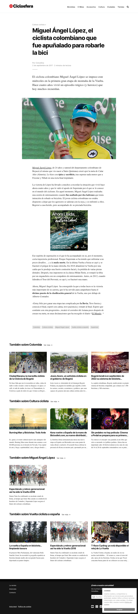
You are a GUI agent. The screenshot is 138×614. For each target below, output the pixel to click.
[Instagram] (97, 606)
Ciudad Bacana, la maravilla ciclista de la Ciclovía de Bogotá (27, 377)
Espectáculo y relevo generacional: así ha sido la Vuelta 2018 (27, 490)
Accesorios (91, 7)
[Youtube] (92, 606)
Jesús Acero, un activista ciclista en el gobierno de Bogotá (68, 377)
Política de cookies (24, 606)
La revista (12, 585)
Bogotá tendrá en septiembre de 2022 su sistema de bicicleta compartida (107, 379)
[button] (71, 6)
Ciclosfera (40, 63)
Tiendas (121, 7)
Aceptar (119, 609)
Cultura (101, 7)
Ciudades (111, 7)
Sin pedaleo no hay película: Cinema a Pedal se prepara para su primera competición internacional (109, 435)
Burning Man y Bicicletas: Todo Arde (27, 432)
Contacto (12, 592)
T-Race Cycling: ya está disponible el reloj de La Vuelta (110, 547)
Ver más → (48, 345)
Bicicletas (71, 7)
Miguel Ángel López (41, 167)
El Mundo (96, 313)
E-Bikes (81, 7)
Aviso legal (13, 606)
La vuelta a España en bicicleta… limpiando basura (25, 547)
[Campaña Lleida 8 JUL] (69, 230)
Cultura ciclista (38, 24)
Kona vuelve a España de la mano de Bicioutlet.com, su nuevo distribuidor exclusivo (69, 435)
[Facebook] (101, 606)
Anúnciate (12, 589)
